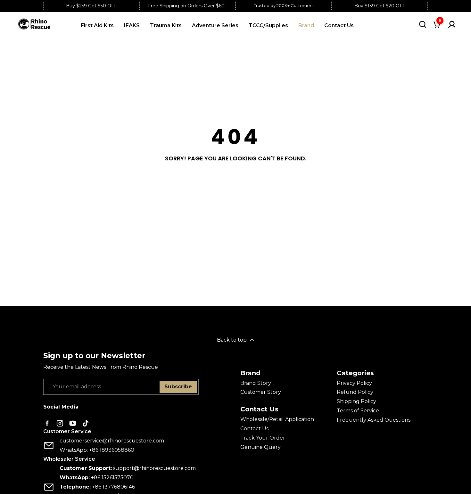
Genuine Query (260, 447)
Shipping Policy (356, 401)
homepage (258, 171)
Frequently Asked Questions (373, 420)
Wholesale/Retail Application (277, 419)
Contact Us (254, 428)
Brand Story (255, 383)
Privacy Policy (354, 383)
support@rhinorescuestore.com (154, 468)
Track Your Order (262, 438)
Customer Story (260, 392)
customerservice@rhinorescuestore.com (112, 441)
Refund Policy (355, 392)
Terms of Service (358, 411)
